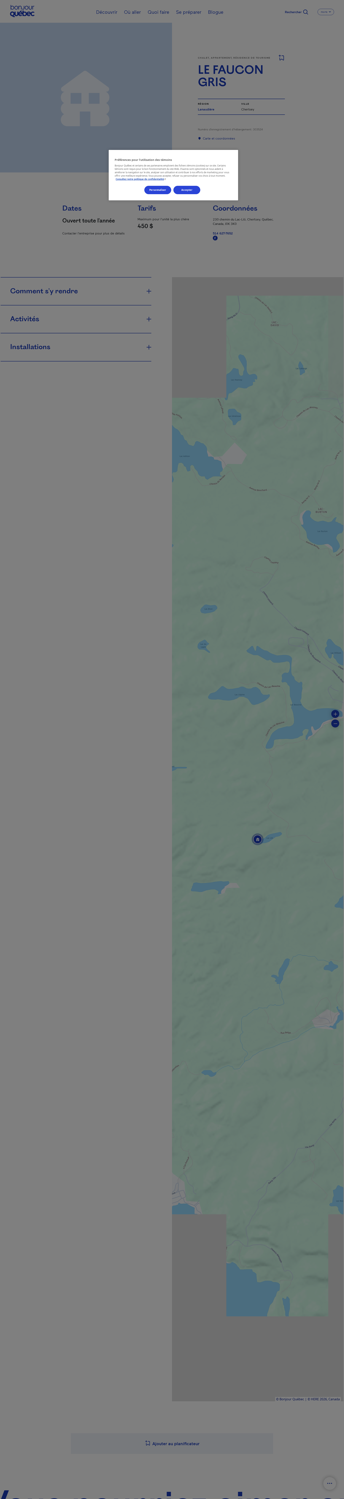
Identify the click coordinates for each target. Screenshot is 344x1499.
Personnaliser (157, 189)
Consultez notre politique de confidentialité (141, 179)
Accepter (187, 189)
